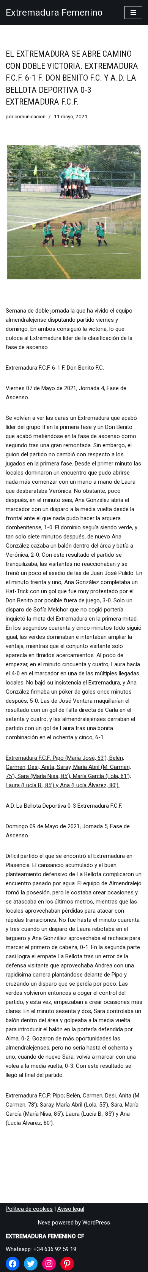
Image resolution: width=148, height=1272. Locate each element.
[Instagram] (49, 1263)
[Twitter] (31, 1263)
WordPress (96, 1222)
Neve (44, 1222)
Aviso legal (70, 1208)
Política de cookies (29, 1208)
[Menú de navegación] (133, 12)
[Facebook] (12, 1263)
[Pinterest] (67, 1263)
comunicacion (30, 116)
